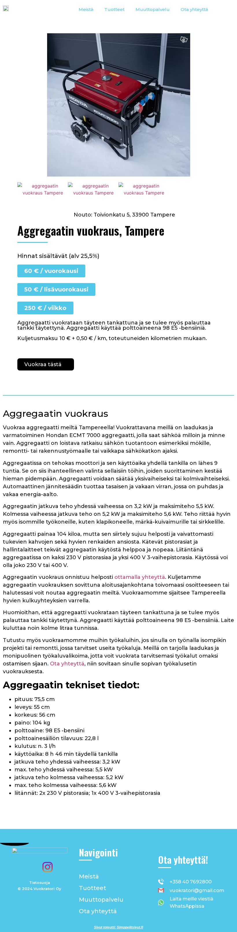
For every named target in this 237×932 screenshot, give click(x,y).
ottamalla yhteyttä (139, 577)
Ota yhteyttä (194, 9)
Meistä (86, 9)
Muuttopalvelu (153, 9)
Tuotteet (114, 9)
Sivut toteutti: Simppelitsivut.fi (118, 927)
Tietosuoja (39, 882)
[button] (23, 189)
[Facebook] (31, 867)
